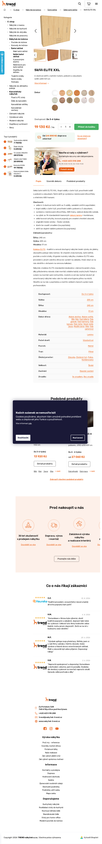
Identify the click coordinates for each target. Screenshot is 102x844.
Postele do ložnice (19, 42)
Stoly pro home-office (51, 817)
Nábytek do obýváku (18, 32)
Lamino (90, 334)
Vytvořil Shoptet (91, 837)
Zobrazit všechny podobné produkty (66, 479)
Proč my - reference (51, 742)
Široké (90, 365)
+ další (57, 471)
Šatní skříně (17, 48)
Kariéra (51, 780)
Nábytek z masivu (16, 25)
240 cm (90, 305)
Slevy (11, 127)
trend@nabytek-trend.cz (50, 717)
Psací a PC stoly (18, 97)
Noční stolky (16, 79)
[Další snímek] (75, 31)
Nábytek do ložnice (18, 39)
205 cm (90, 300)
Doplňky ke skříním (17, 71)
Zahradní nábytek (16, 114)
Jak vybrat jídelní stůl (51, 756)
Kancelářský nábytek (15, 93)
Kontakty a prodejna (51, 770)
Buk (76, 319)
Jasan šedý (88, 324)
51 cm (90, 311)
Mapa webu (51, 793)
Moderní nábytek (16, 121)
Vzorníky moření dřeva (51, 746)
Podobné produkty (76, 181)
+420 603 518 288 (71, 161)
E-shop (10, 22)
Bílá (72, 319)
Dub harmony (83, 322)
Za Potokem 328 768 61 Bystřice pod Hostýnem (53, 708)
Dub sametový (89, 327)
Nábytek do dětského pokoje (18, 87)
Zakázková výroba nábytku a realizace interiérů (79, 537)
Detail (40, 464)
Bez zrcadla (88, 377)
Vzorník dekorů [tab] (54, 181)
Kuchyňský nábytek (51, 804)
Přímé (90, 352)
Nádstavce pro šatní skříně (19, 66)
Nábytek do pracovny (18, 36)
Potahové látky (51, 749)
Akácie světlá (87, 317)
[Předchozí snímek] (35, 31)
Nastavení (78, 438)
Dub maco (84, 471)
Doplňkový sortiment (18, 124)
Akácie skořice (75, 317)
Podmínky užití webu (51, 790)
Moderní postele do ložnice (51, 821)
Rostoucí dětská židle (51, 811)
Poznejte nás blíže (67, 559)
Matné (90, 346)
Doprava (51, 773)
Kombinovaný (87, 360)
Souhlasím (23, 438)
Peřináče (15, 82)
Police (90, 357)
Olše (87, 326)
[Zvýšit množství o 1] (70, 127)
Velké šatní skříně (18, 55)
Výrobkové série (16, 117)
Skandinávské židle (51, 814)
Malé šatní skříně (20, 51)
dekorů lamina (76, 215)
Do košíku (86, 127)
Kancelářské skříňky (19, 104)
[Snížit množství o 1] (61, 127)
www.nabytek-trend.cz (49, 721)
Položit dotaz (67, 169)
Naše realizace (51, 753)
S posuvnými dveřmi (18, 60)
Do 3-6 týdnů (87, 294)
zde (30, 423)
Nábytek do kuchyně (18, 29)
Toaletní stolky (17, 76)
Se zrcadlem (77, 377)
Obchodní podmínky (51, 787)
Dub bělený (84, 319)
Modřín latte (79, 326)
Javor (70, 326)
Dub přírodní (73, 471)
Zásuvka (71, 357)
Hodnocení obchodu (51, 777)
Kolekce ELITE (39, 249)
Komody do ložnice (19, 45)
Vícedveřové (88, 340)
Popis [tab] (38, 181)
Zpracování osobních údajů (51, 783)
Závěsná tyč (81, 357)
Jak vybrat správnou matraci (51, 759)
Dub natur (78, 324)
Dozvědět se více (28, 545)
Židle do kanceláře (18, 101)
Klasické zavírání (86, 371)
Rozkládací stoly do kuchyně (51, 807)
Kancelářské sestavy (16, 109)
